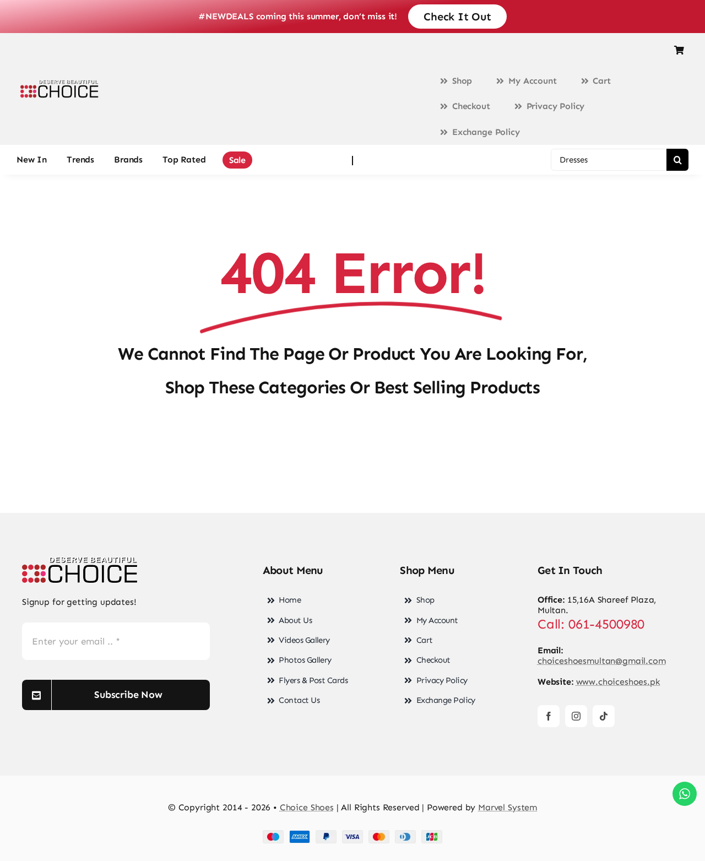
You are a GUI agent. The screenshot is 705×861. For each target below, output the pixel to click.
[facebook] (549, 716)
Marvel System (507, 807)
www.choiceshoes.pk (618, 681)
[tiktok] (604, 716)
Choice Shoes (307, 807)
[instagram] (576, 716)
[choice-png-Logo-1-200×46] (59, 84)
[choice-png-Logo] (80, 561)
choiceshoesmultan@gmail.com (602, 661)
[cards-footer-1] (352, 834)
